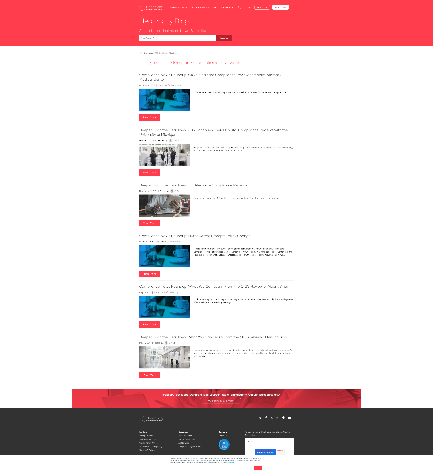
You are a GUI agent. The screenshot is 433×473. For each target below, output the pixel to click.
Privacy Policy (229, 462)
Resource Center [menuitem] (185, 435)
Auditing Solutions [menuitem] (206, 7)
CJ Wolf (176, 140)
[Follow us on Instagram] (277, 418)
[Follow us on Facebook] (266, 418)
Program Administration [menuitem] (148, 443)
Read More (149, 117)
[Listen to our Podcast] (283, 418)
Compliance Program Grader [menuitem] (190, 446)
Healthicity (177, 85)
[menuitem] (150, 432)
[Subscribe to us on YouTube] (289, 418)
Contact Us (262, 7)
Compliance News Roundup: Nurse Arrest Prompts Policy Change (195, 236)
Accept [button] (258, 468)
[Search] (140, 53)
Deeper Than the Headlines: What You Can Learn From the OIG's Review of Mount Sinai (213, 337)
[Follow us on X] (272, 418)
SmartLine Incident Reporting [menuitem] (150, 446)
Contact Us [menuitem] (223, 435)
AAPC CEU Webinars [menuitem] (186, 439)
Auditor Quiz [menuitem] (183, 443)
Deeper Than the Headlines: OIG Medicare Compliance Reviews (193, 185)
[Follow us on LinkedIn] (260, 418)
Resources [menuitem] (226, 7)
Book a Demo (281, 7)
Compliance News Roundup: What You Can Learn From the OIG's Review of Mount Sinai (213, 286)
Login (247, 7)
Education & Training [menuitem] (147, 450)
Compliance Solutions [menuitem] (180, 7)
